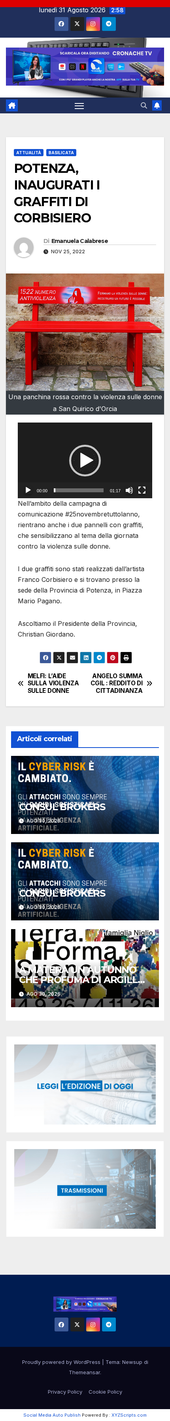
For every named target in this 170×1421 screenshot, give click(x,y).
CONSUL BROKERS (62, 807)
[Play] (28, 490)
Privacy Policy (65, 1391)
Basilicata (61, 152)
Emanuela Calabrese (79, 241)
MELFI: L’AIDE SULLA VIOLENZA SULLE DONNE (53, 683)
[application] (85, 460)
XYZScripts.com (129, 1415)
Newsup (132, 1362)
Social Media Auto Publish (52, 1415)
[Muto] (129, 490)
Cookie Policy (105, 1391)
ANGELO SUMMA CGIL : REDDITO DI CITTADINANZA (117, 683)
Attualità (28, 152)
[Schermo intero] (142, 490)
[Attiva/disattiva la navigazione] (79, 105)
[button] (144, 105)
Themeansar (84, 1372)
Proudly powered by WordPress (62, 1362)
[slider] (79, 490)
